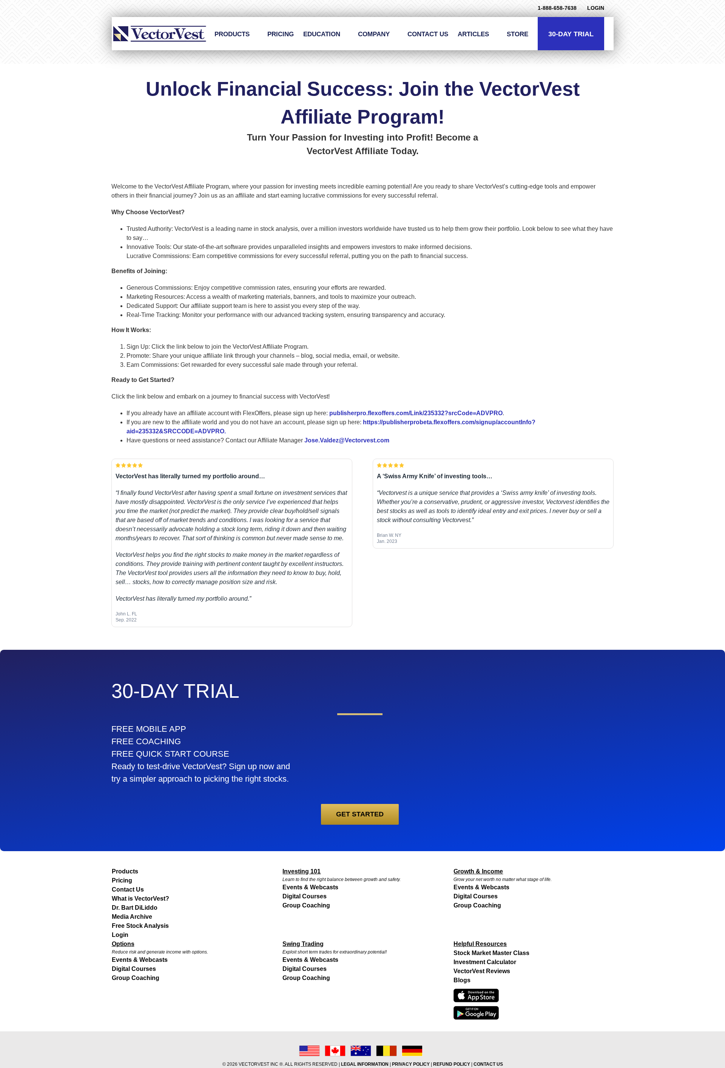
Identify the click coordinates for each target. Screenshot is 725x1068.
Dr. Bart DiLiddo (134, 907)
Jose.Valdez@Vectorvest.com (346, 440)
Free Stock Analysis (140, 926)
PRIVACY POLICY (411, 1064)
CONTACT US (488, 1064)
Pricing (122, 880)
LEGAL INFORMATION (365, 1064)
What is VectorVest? (140, 898)
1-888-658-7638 (557, 8)
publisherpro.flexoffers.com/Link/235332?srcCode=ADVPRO (416, 413)
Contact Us (128, 889)
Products (125, 871)
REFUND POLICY (451, 1064)
